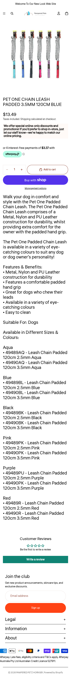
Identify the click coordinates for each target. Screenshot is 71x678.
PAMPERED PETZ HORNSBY (29, 672)
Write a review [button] (35, 560)
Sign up (35, 608)
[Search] (12, 13)
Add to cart (50, 169)
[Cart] (67, 13)
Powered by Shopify (53, 672)
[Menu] (4, 13)
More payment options (35, 188)
